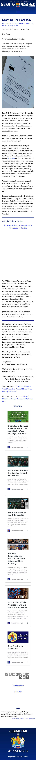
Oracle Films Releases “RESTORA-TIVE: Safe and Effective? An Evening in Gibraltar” (17, 388)
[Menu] (18, 11)
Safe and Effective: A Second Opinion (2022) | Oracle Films (17, 398)
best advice (11, 158)
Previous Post (18, 686)
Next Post (18, 692)
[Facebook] (20, 677)
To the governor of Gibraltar (21, 23)
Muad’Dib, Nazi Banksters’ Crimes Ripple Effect (23, 718)
